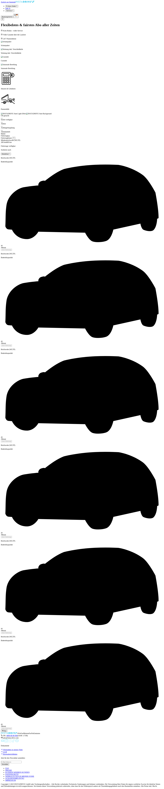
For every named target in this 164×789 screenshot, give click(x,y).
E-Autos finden (11, 6)
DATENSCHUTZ (12, 774)
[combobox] (6, 154)
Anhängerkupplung (8, 128)
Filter (4, 731)
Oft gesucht (5, 116)
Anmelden (5, 764)
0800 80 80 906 (12, 736)
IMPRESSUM (10, 780)
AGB (5, 752)
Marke (3, 134)
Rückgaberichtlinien (10, 754)
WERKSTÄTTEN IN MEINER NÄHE (19, 776)
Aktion (3, 124)
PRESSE (8, 770)
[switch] (2, 118)
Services (9, 11)
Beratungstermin (7, 17)
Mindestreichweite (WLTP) (10, 140)
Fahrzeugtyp (5, 136)
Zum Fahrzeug (6, 250)
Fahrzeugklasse (6, 138)
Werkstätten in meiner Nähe (13, 750)
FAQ (7, 768)
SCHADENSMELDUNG (14, 778)
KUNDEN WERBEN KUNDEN (17, 772)
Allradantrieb (5, 132)
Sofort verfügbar (6, 120)
